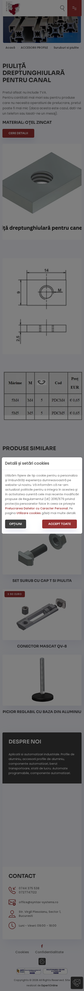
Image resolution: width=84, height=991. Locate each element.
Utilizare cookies (29, 513)
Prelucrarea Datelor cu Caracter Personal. (37, 508)
